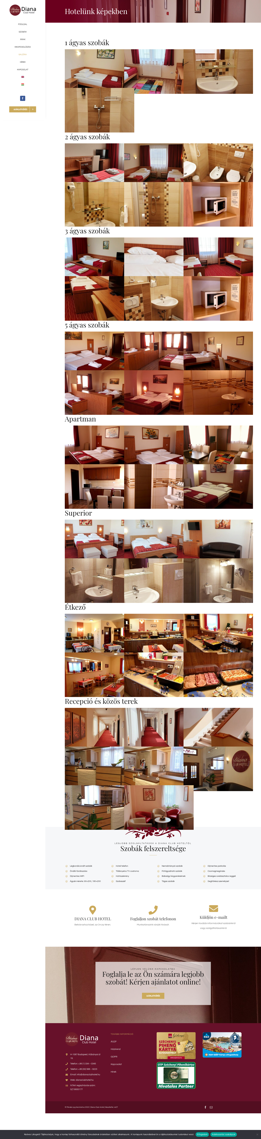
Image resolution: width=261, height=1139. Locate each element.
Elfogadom (202, 1134)
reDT (116, 1107)
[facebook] (22, 98)
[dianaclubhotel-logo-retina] (23, 6)
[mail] (211, 1107)
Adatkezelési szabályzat (223, 1134)
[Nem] (257, 1134)
